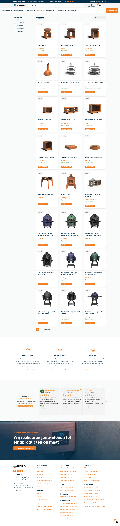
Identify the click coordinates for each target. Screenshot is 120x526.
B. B (91, 390)
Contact (104, 1)
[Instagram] (18, 471)
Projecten (98, 1)
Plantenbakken (6, 10)
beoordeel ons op (24, 406)
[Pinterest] (21, 471)
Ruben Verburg (50, 390)
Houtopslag (30, 10)
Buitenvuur (71, 10)
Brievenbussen (18, 10)
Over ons (92, 1)
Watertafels (49, 10)
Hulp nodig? (91, 6)
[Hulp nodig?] (91, 5)
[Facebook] (14, 471)
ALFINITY (25, 396)
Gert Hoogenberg (72, 390)
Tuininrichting (60, 10)
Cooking (39, 10)
